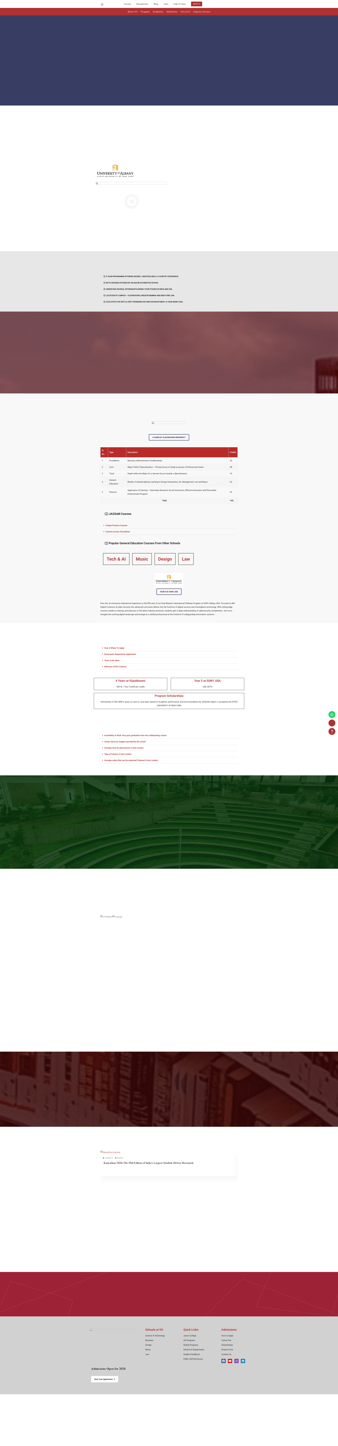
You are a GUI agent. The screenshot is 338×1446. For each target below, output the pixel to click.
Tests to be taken (111, 660)
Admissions (171, 11)
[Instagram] (236, 1361)
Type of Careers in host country (118, 754)
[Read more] (110, 1152)
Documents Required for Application (120, 654)
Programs (145, 11)
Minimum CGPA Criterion (115, 666)
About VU (133, 11)
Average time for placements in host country (123, 748)
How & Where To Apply (114, 648)
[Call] (331, 723)
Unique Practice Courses (116, 525)
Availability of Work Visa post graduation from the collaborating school (135, 735)
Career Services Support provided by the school (125, 741)
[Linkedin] (243, 1361)
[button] (131, 202)
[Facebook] (223, 1361)
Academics (158, 11)
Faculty (127, 4)
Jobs (165, 4)
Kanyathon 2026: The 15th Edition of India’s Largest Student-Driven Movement (148, 1163)
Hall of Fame (180, 4)
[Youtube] (230, 1361)
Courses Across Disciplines (118, 531)
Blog (156, 4)
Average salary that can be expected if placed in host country (131, 760)
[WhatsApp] (331, 714)
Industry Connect (201, 11)
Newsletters (142, 4)
